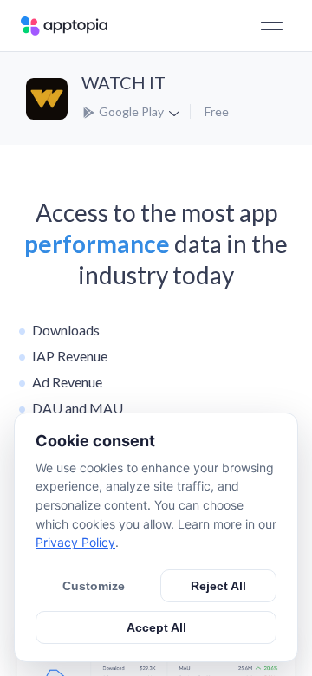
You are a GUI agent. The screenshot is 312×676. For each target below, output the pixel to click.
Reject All (218, 586)
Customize (93, 586)
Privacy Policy (75, 542)
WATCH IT (123, 82)
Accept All (156, 627)
